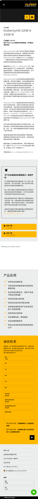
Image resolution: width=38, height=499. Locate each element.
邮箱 (6, 387)
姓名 (6, 363)
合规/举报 (7, 463)
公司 (6, 369)
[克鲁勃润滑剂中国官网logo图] (30, 4)
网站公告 (6, 450)
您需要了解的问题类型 (9, 399)
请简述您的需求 (8, 412)
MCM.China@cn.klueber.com (13, 213)
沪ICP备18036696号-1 (11, 467)
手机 (6, 381)
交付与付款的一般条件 (11, 459)
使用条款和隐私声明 (10, 454)
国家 (6, 357)
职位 (6, 375)
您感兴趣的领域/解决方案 (10, 405)
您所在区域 (7, 393)
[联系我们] (32, 17)
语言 (6, 487)
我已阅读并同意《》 (20, 424)
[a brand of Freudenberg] (8, 497)
